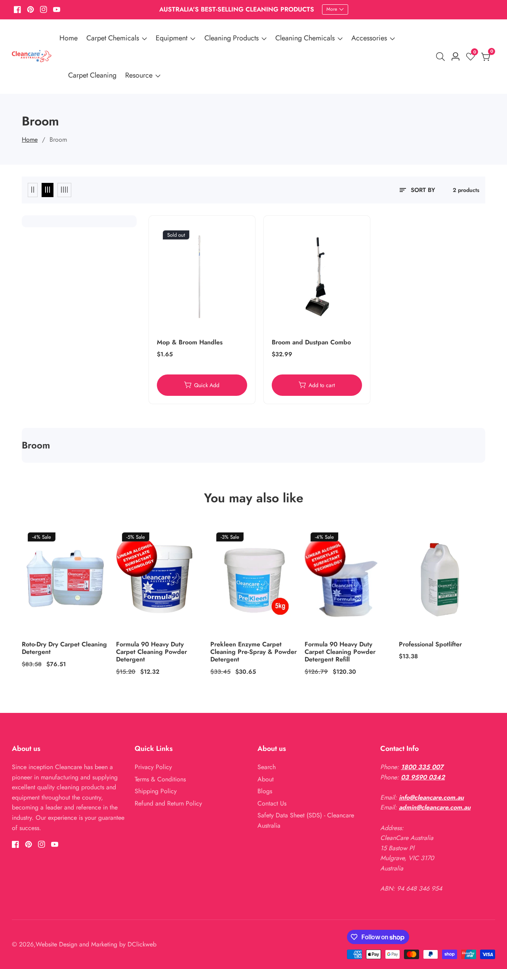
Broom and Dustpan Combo (311, 342)
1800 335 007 (422, 766)
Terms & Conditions (160, 779)
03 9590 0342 (423, 777)
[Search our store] (442, 56)
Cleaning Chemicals (305, 38)
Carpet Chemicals (112, 38)
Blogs (264, 791)
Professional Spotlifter (430, 644)
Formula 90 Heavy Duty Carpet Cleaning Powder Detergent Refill (340, 651)
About (265, 779)
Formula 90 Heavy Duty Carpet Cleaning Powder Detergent (151, 651)
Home (68, 38)
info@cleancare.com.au (431, 797)
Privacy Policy (153, 766)
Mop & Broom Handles (190, 342)
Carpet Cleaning (92, 75)
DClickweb (142, 944)
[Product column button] (33, 190)
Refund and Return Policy (168, 803)
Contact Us (271, 803)
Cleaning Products (231, 38)
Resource (138, 75)
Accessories (369, 38)
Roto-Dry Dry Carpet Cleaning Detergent (64, 648)
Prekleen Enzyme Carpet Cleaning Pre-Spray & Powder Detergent (253, 651)
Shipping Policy (156, 791)
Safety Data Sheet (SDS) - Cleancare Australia (305, 820)
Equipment (171, 38)
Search (266, 766)
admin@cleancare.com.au (435, 807)
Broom (58, 139)
